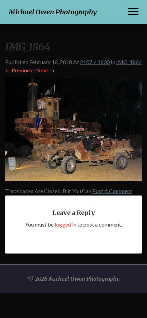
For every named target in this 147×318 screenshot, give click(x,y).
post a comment (112, 191)
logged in (65, 224)
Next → (45, 70)
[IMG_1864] (73, 131)
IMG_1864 (129, 62)
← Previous (18, 70)
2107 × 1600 (95, 62)
